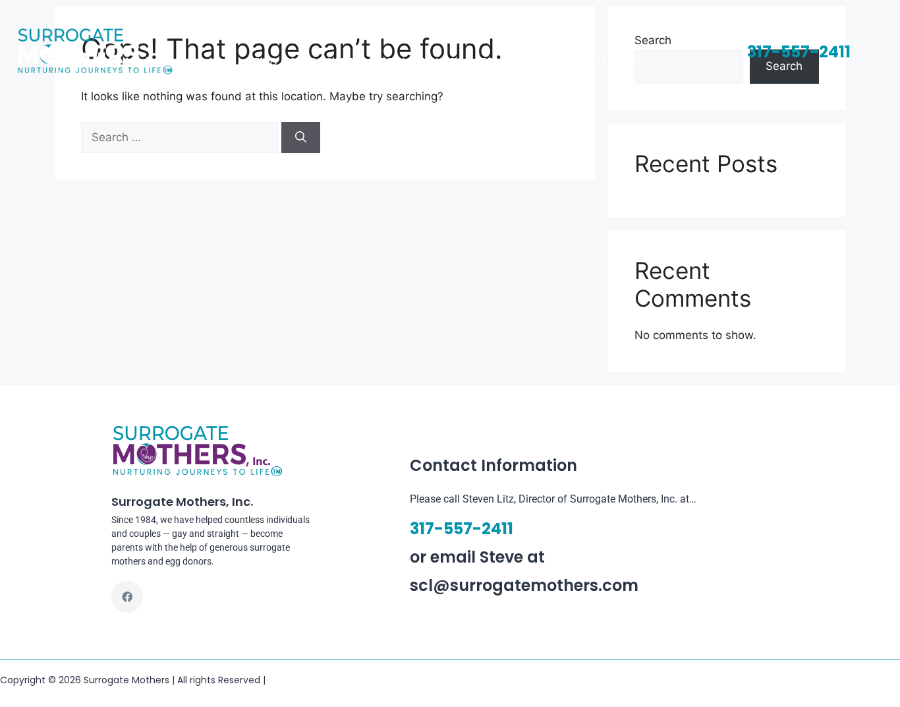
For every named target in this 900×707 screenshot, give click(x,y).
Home (304, 31)
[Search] (300, 138)
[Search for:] (181, 137)
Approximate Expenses (576, 61)
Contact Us (563, 31)
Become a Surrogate (433, 61)
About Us (366, 31)
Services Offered (460, 31)
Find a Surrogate (303, 61)
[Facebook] (127, 597)
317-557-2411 (799, 52)
